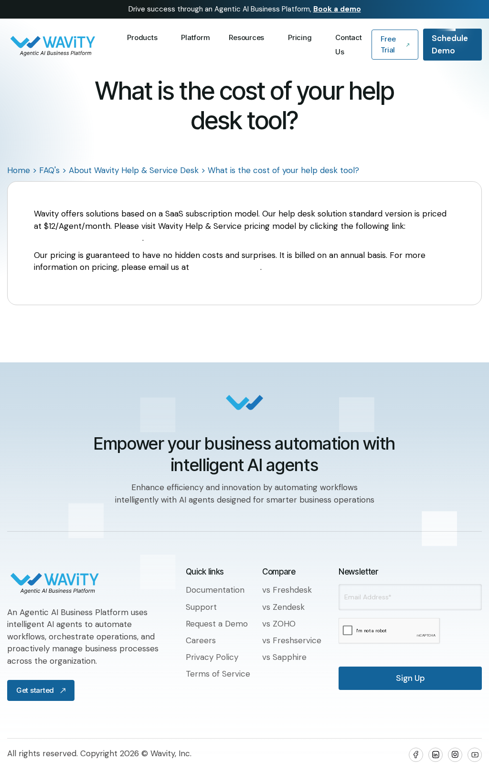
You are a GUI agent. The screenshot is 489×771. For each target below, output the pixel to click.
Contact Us (348, 44)
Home (18, 170)
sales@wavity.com (225, 267)
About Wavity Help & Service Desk (134, 170)
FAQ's (49, 170)
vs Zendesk (283, 607)
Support (201, 607)
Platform (195, 37)
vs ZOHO (279, 623)
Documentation (215, 590)
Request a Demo (217, 623)
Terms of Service (218, 673)
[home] (62, 44)
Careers (201, 640)
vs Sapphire (284, 657)
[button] (144, 38)
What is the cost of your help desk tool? (283, 170)
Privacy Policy (212, 657)
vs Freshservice (291, 640)
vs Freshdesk (287, 590)
